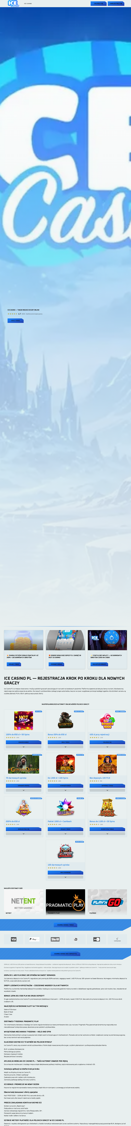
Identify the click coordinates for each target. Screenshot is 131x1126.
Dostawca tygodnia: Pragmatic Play (14, 967)
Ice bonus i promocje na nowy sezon (14, 970)
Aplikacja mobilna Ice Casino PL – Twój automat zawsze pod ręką (98, 967)
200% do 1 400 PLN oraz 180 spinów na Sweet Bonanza (19, 964)
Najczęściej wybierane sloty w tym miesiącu (109, 964)
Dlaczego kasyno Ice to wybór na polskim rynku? (65, 967)
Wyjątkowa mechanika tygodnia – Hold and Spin (38, 967)
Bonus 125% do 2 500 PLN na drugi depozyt (84, 964)
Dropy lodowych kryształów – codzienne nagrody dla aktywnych (53, 964)
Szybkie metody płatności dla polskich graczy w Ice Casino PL (64, 970)
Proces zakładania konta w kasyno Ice (35, 970)
